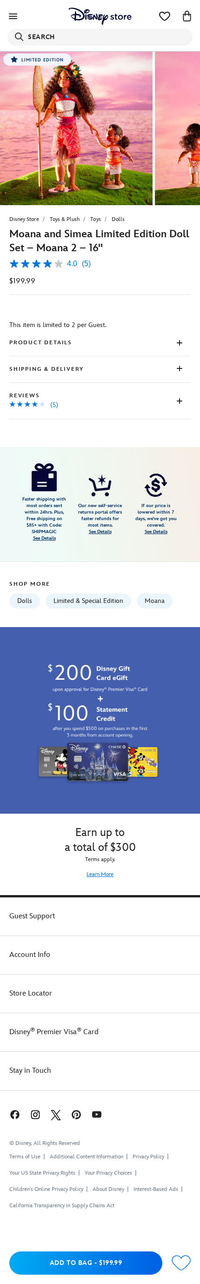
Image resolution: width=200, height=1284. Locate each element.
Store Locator (30, 993)
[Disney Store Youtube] (96, 1114)
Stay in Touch (30, 1070)
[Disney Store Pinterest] (76, 1114)
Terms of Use (24, 1156)
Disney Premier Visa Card (54, 1032)
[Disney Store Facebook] (13, 1114)
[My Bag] (187, 16)
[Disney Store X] (55, 1114)
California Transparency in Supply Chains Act (61, 1205)
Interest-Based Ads (155, 1189)
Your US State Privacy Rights (42, 1173)
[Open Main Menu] (13, 16)
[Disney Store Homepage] (99, 16)
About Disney (108, 1189)
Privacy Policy (148, 1156)
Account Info (29, 954)
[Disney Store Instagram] (35, 1114)
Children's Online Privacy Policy (46, 1189)
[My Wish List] (164, 16)
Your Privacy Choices (108, 1173)
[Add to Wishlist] (181, 1263)
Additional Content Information (86, 1156)
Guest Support (32, 916)
